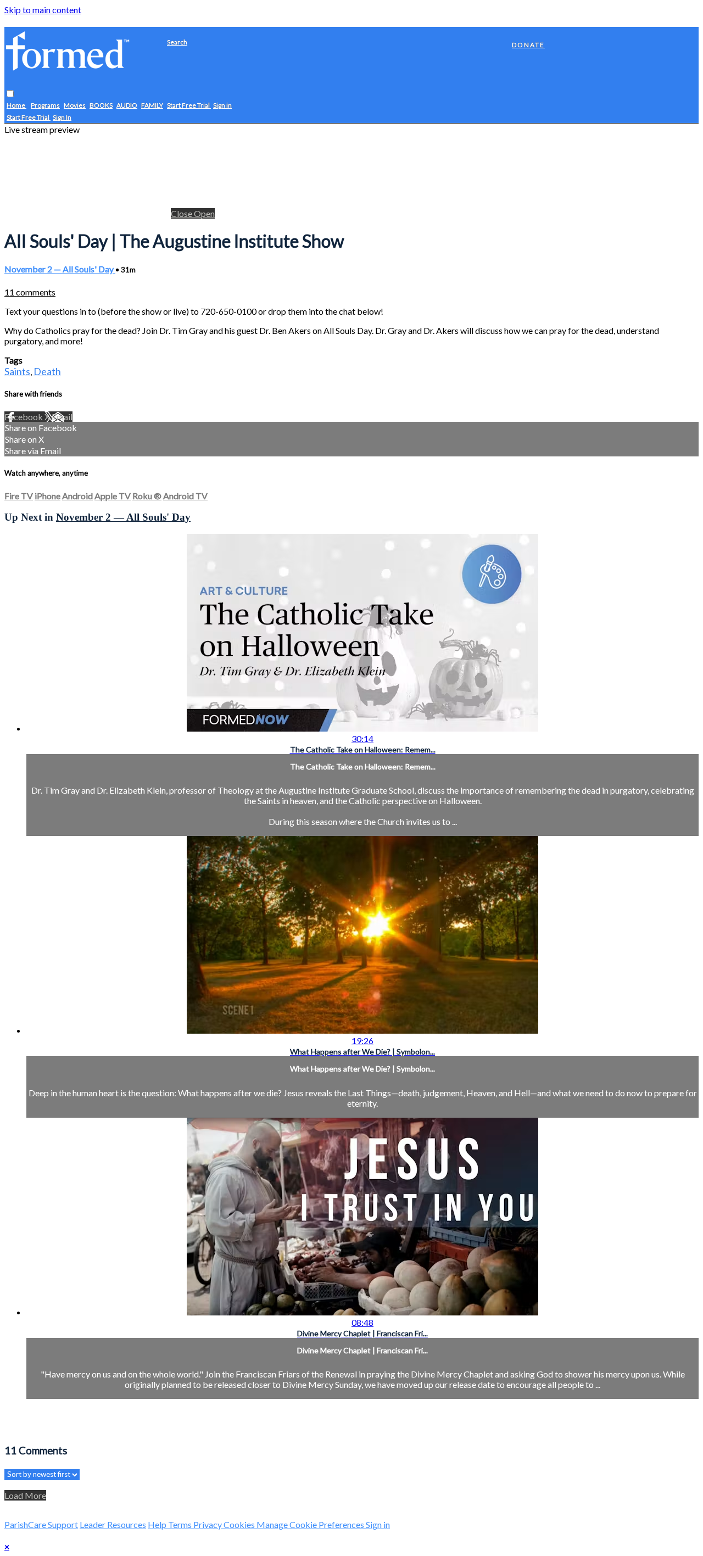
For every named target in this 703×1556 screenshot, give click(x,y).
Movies (75, 106)
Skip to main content (42, 9)
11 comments (29, 292)
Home (16, 106)
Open (204, 213)
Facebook (24, 416)
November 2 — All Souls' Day (59, 269)
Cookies (240, 1524)
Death (47, 371)
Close (182, 213)
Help (158, 1524)
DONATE (528, 45)
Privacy (208, 1524)
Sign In (62, 118)
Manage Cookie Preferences (311, 1524)
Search (177, 42)
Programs (45, 106)
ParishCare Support (41, 1524)
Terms (180, 1524)
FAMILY (152, 106)
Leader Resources (113, 1524)
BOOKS (101, 106)
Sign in (222, 106)
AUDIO (126, 106)
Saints (17, 371)
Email (62, 416)
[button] (10, 94)
